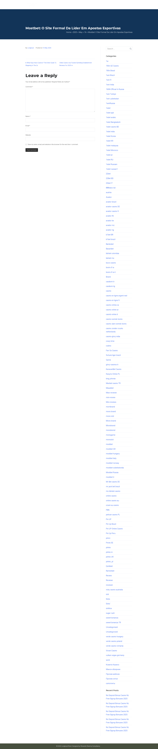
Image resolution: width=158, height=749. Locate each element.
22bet (108, 174)
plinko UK (110, 557)
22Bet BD (109, 178)
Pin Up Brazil (111, 524)
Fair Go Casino (112, 350)
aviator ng (110, 230)
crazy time (110, 341)
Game (108, 360)
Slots (108, 599)
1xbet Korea (111, 136)
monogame (110, 435)
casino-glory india (113, 336)
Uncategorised (112, 627)
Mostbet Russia (112, 472)
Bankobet (110, 244)
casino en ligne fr (113, 300)
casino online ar (112, 310)
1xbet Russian (111, 164)
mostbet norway (112, 463)
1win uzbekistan (112, 99)
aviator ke (110, 221)
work (108, 660)
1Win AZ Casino (112, 66)
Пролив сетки (112, 679)
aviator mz (110, 225)
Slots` (108, 604)
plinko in (109, 552)
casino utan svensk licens (116, 324)
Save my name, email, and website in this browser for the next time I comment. (53, 144)
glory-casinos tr (112, 364)
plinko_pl (109, 561)
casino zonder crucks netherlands (114, 330)
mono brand (111, 411)
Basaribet (110, 249)
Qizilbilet (109, 566)
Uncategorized (112, 632)
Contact (129, 4)
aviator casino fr (112, 211)
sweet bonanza (112, 618)
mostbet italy (111, 458)
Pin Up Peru (110, 533)
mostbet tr (110, 477)
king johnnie (111, 379)
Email (28, 126)
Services (108, 4)
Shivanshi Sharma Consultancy (90, 746)
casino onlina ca (112, 305)
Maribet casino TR (113, 383)
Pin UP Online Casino (114, 529)
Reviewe (109, 580)
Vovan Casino (111, 651)
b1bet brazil (110, 239)
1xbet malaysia (112, 145)
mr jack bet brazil (113, 486)
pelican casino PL (113, 515)
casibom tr (110, 281)
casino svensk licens (114, 319)
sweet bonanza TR (113, 622)
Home (84, 4)
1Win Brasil (110, 70)
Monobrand (110, 425)
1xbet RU (109, 160)
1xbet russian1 (112, 169)
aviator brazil (111, 202)
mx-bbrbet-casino (113, 491)
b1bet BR (109, 235)
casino (108, 291)
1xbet (108, 108)
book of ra (110, 267)
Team (99, 4)
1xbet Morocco (112, 150)
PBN (107, 510)
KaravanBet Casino (113, 369)
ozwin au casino (112, 505)
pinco (108, 538)
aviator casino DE (113, 206)
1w (107, 61)
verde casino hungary (114, 636)
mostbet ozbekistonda (115, 468)
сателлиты (110, 683)
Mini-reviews (111, 402)
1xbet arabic (111, 117)
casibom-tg (110, 286)
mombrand (110, 407)
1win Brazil (110, 75)
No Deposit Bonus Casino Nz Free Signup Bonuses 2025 (117, 697)
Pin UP (108, 519)
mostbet (109, 444)
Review (109, 575)
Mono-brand (111, 421)
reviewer (109, 585)
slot (107, 594)
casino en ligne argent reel (116, 296)
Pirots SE (109, 543)
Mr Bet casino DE (113, 482)
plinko (108, 547)
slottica (109, 608)
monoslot (110, 439)
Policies (120, 4)
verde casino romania (114, 646)
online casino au (112, 500)
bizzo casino (111, 263)
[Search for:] (119, 49)
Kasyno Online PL (113, 374)
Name (28, 116)
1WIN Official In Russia (115, 89)
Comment (29, 87)
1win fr (108, 80)
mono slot (110, 416)
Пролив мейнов (113, 674)
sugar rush (110, 613)
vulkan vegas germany (115, 655)
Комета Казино (112, 665)
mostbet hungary (113, 454)
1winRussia (110, 103)
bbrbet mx (110, 258)
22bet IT (109, 183)
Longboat (31, 48)
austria (108, 192)
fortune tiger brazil (113, 355)
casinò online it (112, 314)
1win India (110, 85)
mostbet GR (110, 449)
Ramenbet (110, 571)
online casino (111, 496)
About (92, 4)
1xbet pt (109, 155)
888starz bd (110, 188)
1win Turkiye (111, 94)
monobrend (110, 430)
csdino (108, 346)
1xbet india (110, 131)
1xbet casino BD (112, 127)
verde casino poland (114, 641)
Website (28, 135)
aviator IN (110, 216)
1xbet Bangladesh (113, 122)
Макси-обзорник (113, 669)
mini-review (110, 397)
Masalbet (110, 388)
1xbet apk (110, 113)
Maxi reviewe (111, 393)
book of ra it (110, 272)
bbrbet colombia (112, 253)
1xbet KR (109, 141)
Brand (108, 277)
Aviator (109, 197)
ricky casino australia (114, 590)
